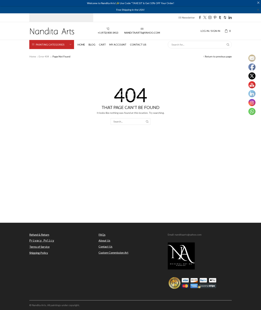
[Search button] (228, 44)
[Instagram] (209, 18)
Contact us (138, 44)
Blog (92, 44)
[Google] (225, 18)
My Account (117, 44)
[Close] (258, 2)
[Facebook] (200, 18)
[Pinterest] (215, 18)
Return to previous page (218, 56)
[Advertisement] (130, 188)
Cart (102, 44)
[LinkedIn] (230, 18)
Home (81, 44)
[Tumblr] (220, 18)
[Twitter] (204, 18)
